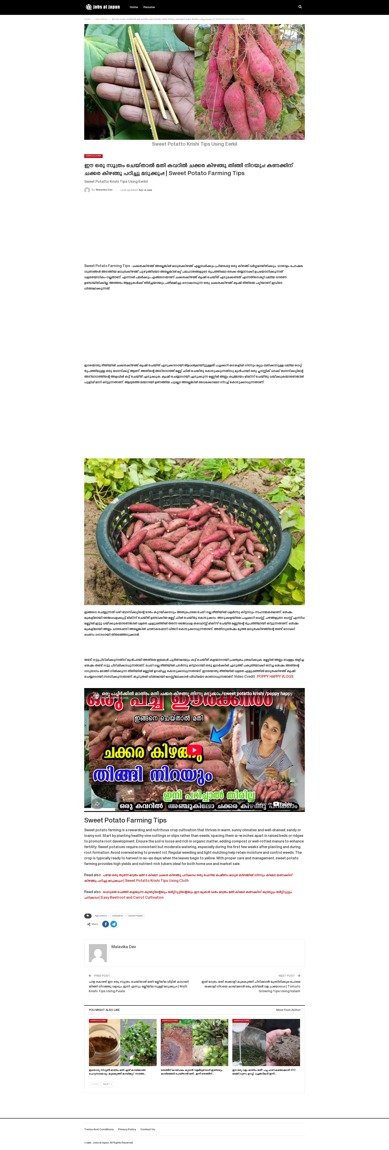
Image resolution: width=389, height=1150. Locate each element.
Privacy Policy (127, 1129)
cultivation (117, 916)
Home (134, 7)
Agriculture (93, 156)
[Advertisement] (194, 229)
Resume (149, 7)
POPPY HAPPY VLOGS (275, 677)
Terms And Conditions (99, 1129)
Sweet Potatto (135, 916)
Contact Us (147, 1129)
